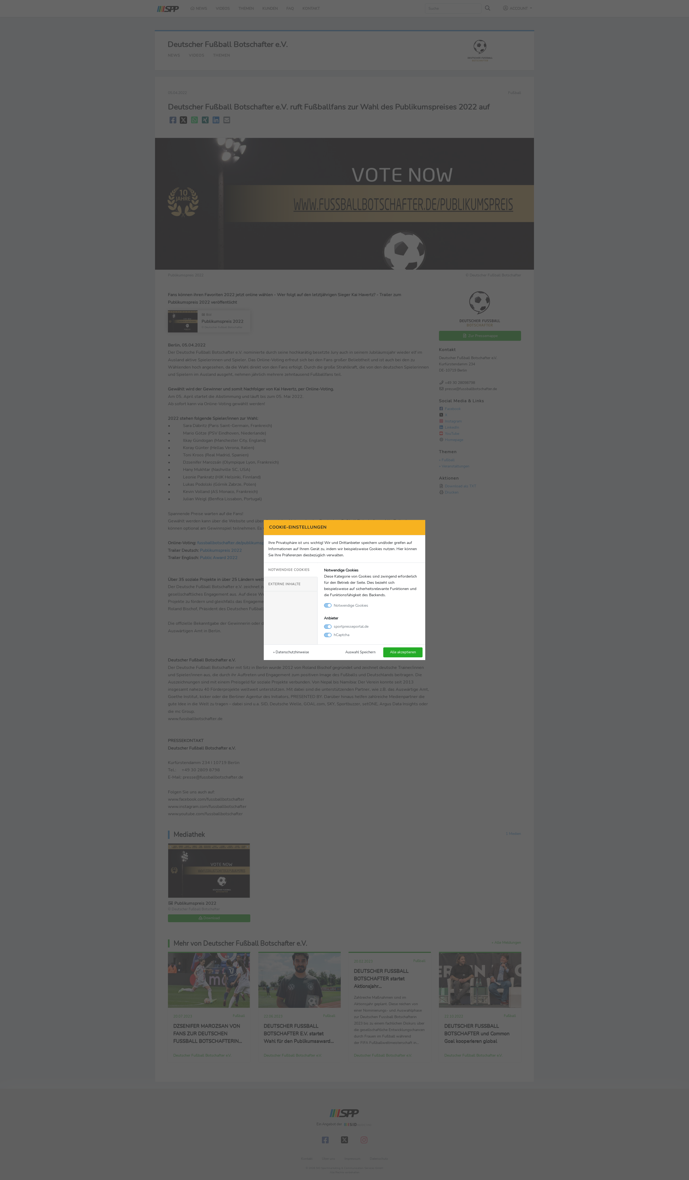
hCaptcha (341, 634)
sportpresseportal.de (351, 626)
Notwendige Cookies (289, 570)
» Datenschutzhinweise (291, 652)
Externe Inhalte (284, 584)
